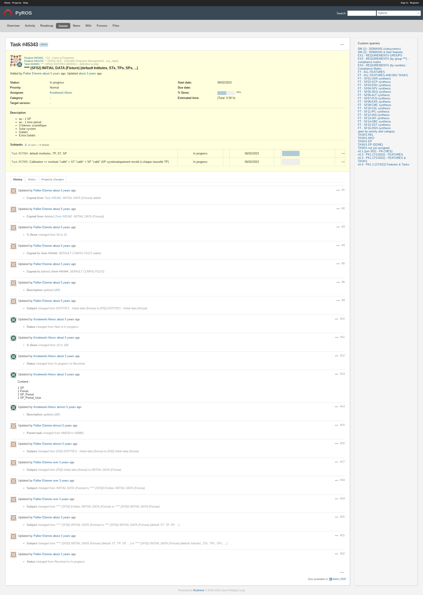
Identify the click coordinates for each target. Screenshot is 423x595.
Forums (102, 25)
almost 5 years (66, 407)
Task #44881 (32, 64)
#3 (343, 226)
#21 (342, 535)
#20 (342, 516)
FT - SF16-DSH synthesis (374, 128)
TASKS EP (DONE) (370, 144)
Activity (30, 25)
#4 (343, 245)
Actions (343, 153)
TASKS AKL (365, 134)
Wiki (88, 25)
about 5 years (51, 73)
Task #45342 (53, 198)
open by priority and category (376, 131)
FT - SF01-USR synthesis (374, 78)
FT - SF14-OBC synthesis (374, 121)
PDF (343, 579)
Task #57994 (19, 153)
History (17, 179)
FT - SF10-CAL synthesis (374, 108)
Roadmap (46, 25)
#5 (343, 263)
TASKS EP (365, 141)
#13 (342, 373)
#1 (343, 189)
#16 (342, 443)
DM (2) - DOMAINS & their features (380, 52)
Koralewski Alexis (61, 92)
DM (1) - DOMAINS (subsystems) (379, 48)
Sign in (404, 3)
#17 (342, 461)
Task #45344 (49, 253)
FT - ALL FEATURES (371, 72)
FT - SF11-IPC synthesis (374, 111)
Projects (16, 3)
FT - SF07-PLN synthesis (374, 98)
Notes (32, 179)
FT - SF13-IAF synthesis (374, 118)
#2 (343, 208)
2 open (32, 145)
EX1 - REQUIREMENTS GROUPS (380, 55)
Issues (63, 26)
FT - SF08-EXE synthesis (374, 101)
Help (25, 3)
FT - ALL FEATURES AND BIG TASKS (383, 75)
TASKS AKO (366, 138)
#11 (342, 336)
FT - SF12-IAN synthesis (374, 115)
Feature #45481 (33, 57)
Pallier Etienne (32, 73)
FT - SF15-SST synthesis (374, 124)
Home (7, 3)
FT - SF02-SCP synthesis (374, 81)
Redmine (198, 590)
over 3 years (61, 462)
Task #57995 (19, 161)
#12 (342, 355)
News (76, 25)
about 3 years (87, 73)
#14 (342, 406)
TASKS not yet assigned (373, 148)
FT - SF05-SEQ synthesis (374, 91)
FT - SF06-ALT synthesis (374, 95)
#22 (342, 553)
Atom (336, 579)
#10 (342, 318)
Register (414, 3)
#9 (343, 300)
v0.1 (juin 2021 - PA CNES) (375, 151)
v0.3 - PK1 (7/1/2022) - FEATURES (380, 154)
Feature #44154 (33, 60)
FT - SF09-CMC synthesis (374, 105)
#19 (342, 498)
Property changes (52, 179)
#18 (342, 479)
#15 (342, 424)
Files (116, 25)
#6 (343, 281)
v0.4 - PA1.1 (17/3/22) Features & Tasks (383, 164)
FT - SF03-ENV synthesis (374, 85)
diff (57, 290)
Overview (13, 25)
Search (341, 13)
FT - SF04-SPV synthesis (374, 88)
